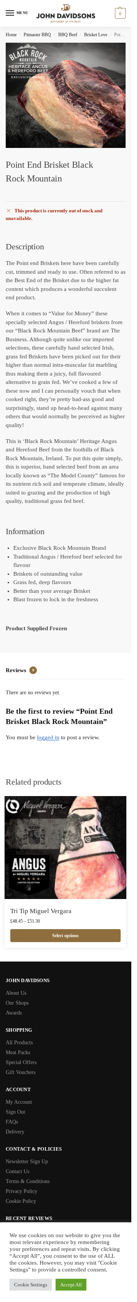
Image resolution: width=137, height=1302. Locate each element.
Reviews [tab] (20, 670)
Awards (14, 1013)
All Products (19, 1042)
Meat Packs (18, 1052)
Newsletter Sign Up (27, 1161)
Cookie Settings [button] (30, 1285)
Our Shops (17, 1003)
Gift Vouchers (20, 1072)
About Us (16, 993)
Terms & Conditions (27, 1181)
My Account (19, 1102)
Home (11, 34)
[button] (119, 13)
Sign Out (15, 1112)
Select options (65, 935)
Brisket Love (95, 34)
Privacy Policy (21, 1191)
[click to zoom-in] (68, 95)
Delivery (15, 1132)
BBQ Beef (67, 34)
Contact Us (17, 1171)
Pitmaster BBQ (37, 34)
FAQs (12, 1122)
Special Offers (21, 1062)
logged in (48, 737)
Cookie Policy (21, 1201)
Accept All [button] (71, 1285)
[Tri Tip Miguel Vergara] (65, 847)
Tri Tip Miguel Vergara (41, 911)
